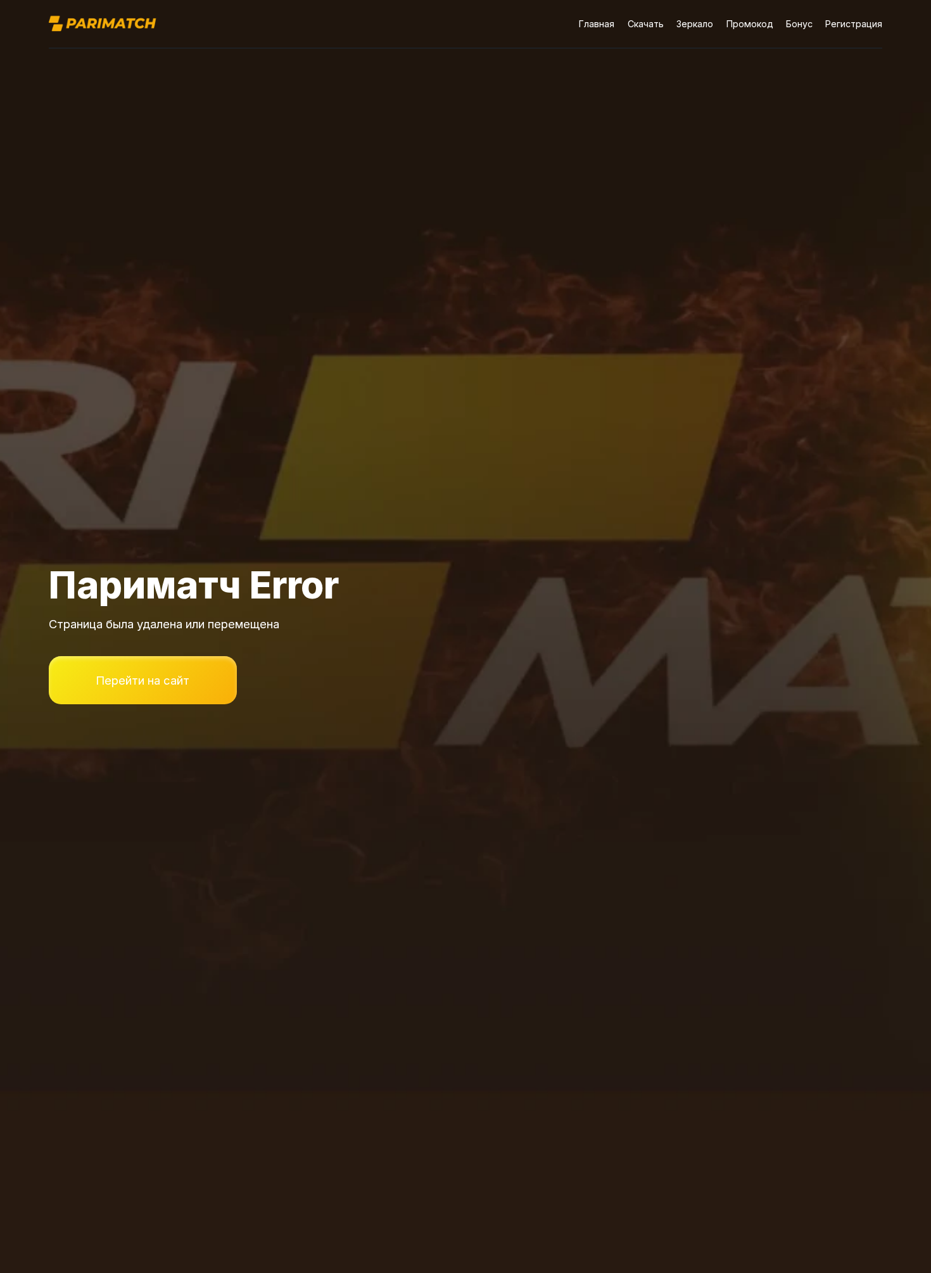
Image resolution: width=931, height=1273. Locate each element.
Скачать (646, 23)
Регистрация (853, 23)
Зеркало (694, 23)
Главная (596, 23)
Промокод (749, 23)
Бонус (799, 23)
